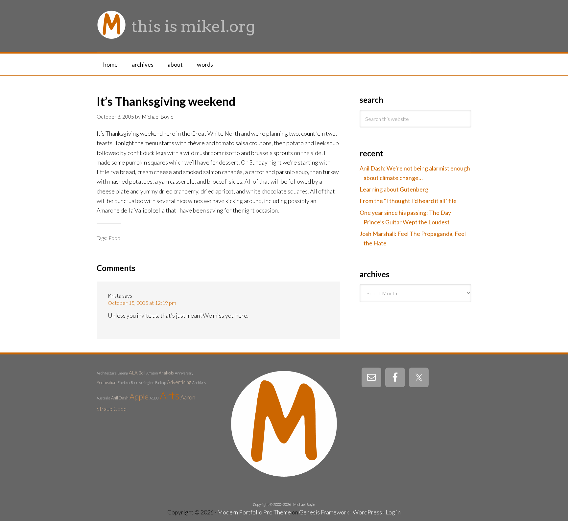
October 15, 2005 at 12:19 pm (142, 303)
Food (114, 238)
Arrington (146, 382)
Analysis (166, 372)
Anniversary (184, 373)
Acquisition (106, 382)
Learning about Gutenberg (394, 189)
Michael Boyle (304, 504)
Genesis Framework (324, 512)
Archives (199, 382)
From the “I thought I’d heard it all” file (408, 200)
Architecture (106, 373)
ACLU (154, 398)
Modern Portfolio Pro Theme (254, 512)
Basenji (122, 373)
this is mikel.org (193, 26)
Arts (169, 395)
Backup (160, 382)
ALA (133, 372)
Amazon (152, 373)
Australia (103, 398)
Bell (142, 372)
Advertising (179, 382)
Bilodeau (123, 382)
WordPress (367, 512)
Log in (393, 512)
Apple (139, 396)
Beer (134, 382)
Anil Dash (120, 397)
